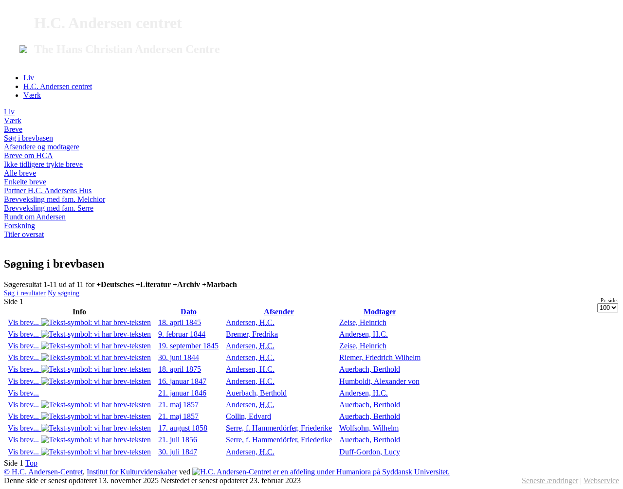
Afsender (279, 312)
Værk (32, 95)
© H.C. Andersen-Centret (43, 472)
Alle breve (20, 173)
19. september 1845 (188, 346)
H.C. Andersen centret (57, 86)
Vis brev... (24, 322)
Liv (28, 77)
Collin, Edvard (248, 416)
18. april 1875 (179, 369)
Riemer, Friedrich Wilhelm (380, 357)
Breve (13, 129)
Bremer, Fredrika (252, 334)
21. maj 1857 (178, 404)
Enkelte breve (25, 182)
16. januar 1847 (182, 381)
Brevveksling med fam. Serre (48, 208)
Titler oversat (24, 234)
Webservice (601, 480)
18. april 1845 (179, 322)
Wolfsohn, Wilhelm (369, 428)
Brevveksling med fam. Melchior (54, 199)
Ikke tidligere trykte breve (43, 164)
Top (31, 463)
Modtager (380, 312)
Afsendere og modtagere (41, 147)
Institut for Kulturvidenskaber (132, 472)
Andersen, (250, 322)
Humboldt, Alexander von (379, 381)
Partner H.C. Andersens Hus (48, 190)
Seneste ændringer (550, 480)
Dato (189, 312)
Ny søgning (63, 293)
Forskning (19, 225)
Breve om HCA (28, 155)
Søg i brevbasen (28, 138)
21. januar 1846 (182, 393)
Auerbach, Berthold (369, 369)
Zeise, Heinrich (362, 322)
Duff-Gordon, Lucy (369, 452)
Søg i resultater (25, 293)
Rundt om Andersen (35, 217)
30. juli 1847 (177, 452)
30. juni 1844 (178, 357)
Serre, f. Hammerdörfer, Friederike (279, 428)
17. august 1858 (182, 428)
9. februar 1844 (181, 334)
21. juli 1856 (177, 439)
